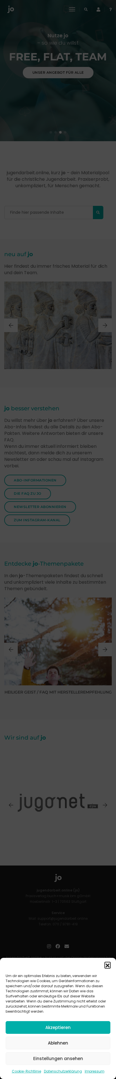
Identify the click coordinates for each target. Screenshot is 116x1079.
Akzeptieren (58, 1027)
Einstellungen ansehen (58, 1058)
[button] (107, 965)
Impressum (94, 1071)
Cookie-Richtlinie (26, 1071)
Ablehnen (58, 1043)
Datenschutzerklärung (63, 1071)
